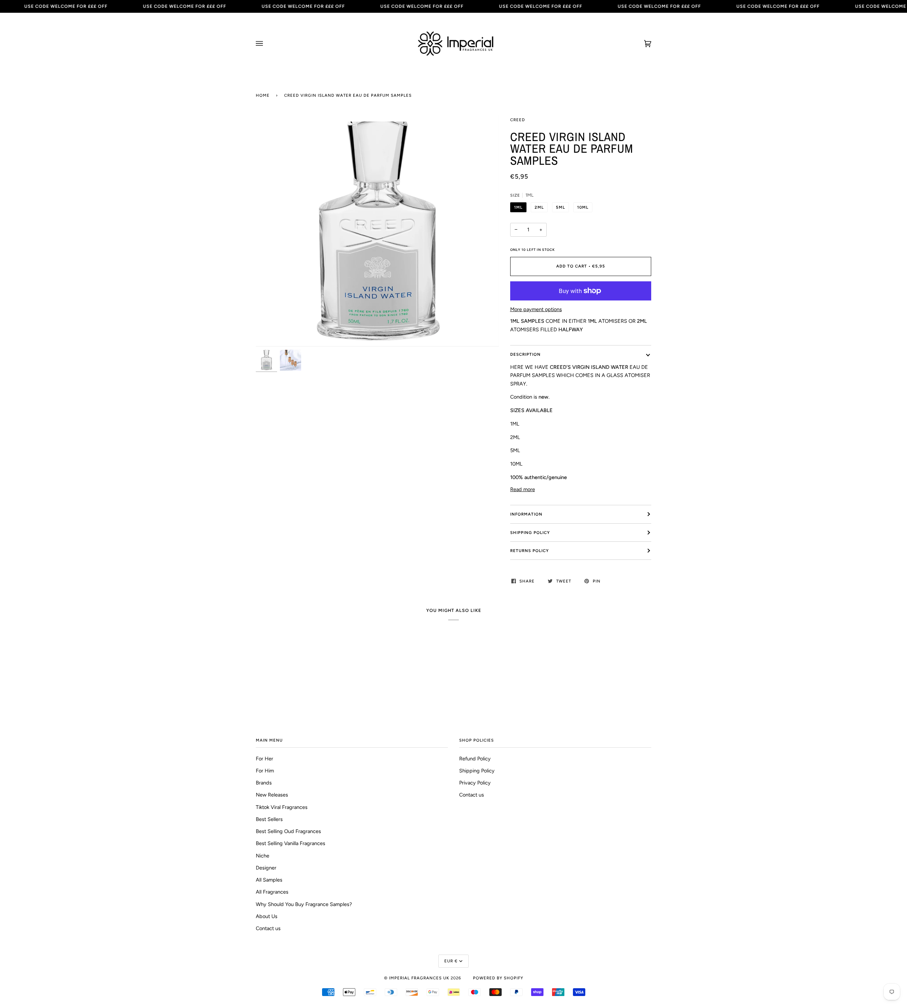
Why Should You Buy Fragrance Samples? (304, 904)
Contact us (268, 928)
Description (525, 354)
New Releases (272, 795)
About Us (266, 916)
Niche (262, 856)
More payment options (536, 309)
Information (526, 514)
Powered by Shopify (498, 977)
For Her (264, 758)
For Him (265, 770)
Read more (522, 489)
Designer (266, 868)
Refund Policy (475, 758)
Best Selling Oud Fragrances (288, 831)
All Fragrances (272, 892)
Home (263, 95)
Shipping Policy (530, 532)
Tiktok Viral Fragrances (282, 807)
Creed (517, 119)
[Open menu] (266, 43)
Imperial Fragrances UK (419, 977)
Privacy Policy (475, 783)
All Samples (269, 880)
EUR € (451, 960)
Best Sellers (269, 819)
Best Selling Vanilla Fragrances (290, 843)
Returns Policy (529, 550)
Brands (264, 783)
